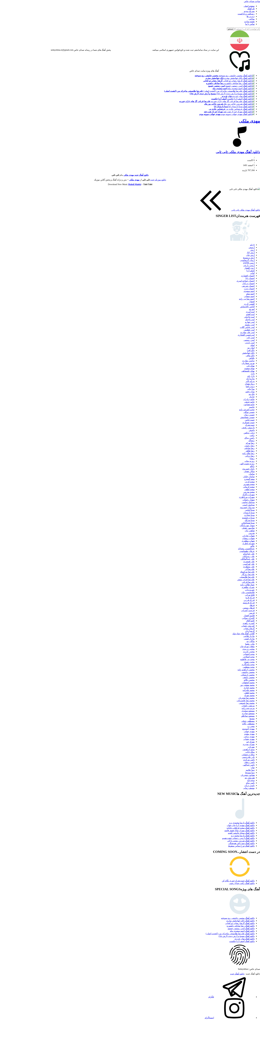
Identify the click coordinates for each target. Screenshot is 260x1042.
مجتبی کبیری (249, 651)
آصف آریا (250, 270)
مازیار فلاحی (249, 636)
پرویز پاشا (250, 386)
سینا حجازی (249, 515)
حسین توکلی (249, 412)
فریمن (252, 613)
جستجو (230, 29)
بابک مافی (250, 355)
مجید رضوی (249, 662)
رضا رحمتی (249, 445)
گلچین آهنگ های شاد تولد (244, 633)
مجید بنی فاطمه (247, 659)
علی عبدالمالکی (247, 559)
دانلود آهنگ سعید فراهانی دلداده (241, 828)
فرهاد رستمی (249, 608)
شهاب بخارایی (248, 536)
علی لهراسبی (249, 564)
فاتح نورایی (250, 595)
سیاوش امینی (248, 505)
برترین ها (251, 16)
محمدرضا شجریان (246, 698)
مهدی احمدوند (248, 729)
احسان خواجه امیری (245, 281)
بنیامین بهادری (248, 360)
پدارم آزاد (250, 379)
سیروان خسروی (247, 507)
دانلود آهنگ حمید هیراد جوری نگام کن (238, 881)
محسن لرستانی (248, 675)
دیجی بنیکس (249, 433)
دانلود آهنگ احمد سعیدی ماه (242, 931)
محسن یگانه (249, 680)
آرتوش (252, 247)
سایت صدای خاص (252, 1)
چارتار (252, 397)
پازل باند (251, 376)
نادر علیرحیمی (248, 757)
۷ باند (252, 245)
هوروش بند (250, 778)
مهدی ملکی (249, 120)
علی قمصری (249, 561)
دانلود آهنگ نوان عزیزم (245, 939)
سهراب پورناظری (247, 497)
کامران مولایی (248, 618)
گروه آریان (250, 631)
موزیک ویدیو (249, 11)
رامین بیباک (249, 438)
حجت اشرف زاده (247, 409)
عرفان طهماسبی (247, 551)
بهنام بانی (250, 366)
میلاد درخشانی (248, 754)
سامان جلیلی (249, 476)
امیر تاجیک (250, 319)
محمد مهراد (249, 695)
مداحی (252, 19)
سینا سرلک (250, 520)
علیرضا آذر (250, 569)
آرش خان (250, 255)
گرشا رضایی (249, 628)
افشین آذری (249, 304)
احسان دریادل (248, 283)
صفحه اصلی (249, 6)
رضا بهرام (250, 443)
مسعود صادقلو (248, 716)
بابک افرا (251, 350)
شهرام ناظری (248, 543)
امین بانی (250, 337)
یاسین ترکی (249, 785)
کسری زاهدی (249, 623)
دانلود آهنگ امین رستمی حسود (241, 928)
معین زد (251, 726)
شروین (251, 533)
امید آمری (250, 312)
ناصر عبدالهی (249, 765)
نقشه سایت (249, 21)
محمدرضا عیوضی (247, 703)
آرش (252, 250)
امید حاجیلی (249, 317)
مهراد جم (250, 742)
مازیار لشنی (249, 639)
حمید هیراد (250, 425)
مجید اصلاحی (249, 657)
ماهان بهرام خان (247, 646)
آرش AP (251, 252)
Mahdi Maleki (134, 184)
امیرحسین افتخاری (246, 335)
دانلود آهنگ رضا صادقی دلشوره (241, 926)
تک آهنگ (251, 8)
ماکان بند (250, 641)
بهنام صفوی (249, 368)
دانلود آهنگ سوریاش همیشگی (241, 843)
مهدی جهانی (249, 731)
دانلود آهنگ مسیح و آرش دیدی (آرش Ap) (237, 936)
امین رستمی (249, 340)
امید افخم (250, 314)
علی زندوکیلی (248, 556)
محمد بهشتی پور (247, 685)
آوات (252, 273)
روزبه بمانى (249, 461)
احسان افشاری (248, 276)
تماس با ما (250, 24)
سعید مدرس (249, 492)
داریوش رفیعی (248, 427)
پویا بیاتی (251, 389)
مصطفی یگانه (248, 723)
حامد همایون (249, 404)
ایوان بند (251, 348)
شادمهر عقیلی (248, 528)
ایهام (253, 345)
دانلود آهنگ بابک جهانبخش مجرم (240, 921)
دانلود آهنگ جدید (237, 974)
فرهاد (252, 605)
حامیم (252, 407)
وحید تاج (251, 780)
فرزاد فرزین (249, 600)
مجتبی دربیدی (248, 649)
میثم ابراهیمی (248, 749)
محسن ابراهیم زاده (246, 669)
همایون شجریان (248, 775)
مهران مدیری (249, 744)
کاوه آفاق (250, 621)
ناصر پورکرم (249, 760)
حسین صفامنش (247, 417)
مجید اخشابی (249, 654)
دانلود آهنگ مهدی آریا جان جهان (241, 825)
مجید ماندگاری (248, 664)
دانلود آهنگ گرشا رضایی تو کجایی (240, 923)
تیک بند (252, 394)
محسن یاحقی (249, 677)
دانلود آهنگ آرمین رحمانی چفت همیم (238, 838)
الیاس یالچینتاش (247, 306)
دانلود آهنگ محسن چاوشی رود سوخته (238, 918)
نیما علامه (250, 770)
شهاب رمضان (248, 538)
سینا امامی (250, 510)
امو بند (252, 309)
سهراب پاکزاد (249, 494)
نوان (253, 767)
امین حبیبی (250, 342)
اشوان (252, 301)
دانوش (252, 430)
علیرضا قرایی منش (246, 579)
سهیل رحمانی (248, 500)
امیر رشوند (250, 324)
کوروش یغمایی (248, 626)
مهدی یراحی (249, 736)
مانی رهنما (250, 644)
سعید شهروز (249, 484)
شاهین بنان (250, 530)
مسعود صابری (248, 713)
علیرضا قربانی (248, 582)
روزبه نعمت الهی (247, 463)
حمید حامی (250, 420)
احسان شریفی (248, 286)
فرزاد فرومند (249, 602)
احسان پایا (250, 278)
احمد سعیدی (249, 291)
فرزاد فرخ (250, 597)
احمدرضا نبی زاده (247, 299)
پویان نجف (250, 391)
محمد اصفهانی (248, 682)
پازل (253, 373)
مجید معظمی (249, 667)
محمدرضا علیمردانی (246, 700)
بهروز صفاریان (248, 363)
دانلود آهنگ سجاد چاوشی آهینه (241, 833)
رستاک (251, 440)
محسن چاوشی (248, 672)
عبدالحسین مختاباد (246, 548)
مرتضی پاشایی (248, 705)
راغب (252, 435)
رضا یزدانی (250, 456)
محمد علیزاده (249, 690)
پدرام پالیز (250, 381)
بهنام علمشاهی (248, 371)
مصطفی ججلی (248, 721)
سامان (252, 474)
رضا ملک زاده (248, 453)
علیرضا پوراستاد (247, 572)
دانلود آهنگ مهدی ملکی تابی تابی (238, 152)
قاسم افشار (249, 615)
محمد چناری (249, 687)
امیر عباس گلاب (247, 327)
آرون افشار (249, 268)
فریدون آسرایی (248, 610)
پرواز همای (250, 384)
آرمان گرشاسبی (247, 260)
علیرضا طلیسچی (247, 577)
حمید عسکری (248, 422)
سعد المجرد (249, 479)
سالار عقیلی (249, 471)
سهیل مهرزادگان (247, 525)
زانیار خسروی (248, 469)
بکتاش (252, 358)
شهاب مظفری (248, 541)
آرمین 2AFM (249, 263)
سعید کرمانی (249, 487)
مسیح (252, 718)
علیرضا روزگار (248, 574)
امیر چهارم (250, 322)
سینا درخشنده (248, 518)
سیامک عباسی (248, 502)
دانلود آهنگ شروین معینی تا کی (241, 841)
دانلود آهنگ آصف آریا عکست (242, 941)
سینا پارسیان (249, 512)
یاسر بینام (250, 783)
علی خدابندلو (249, 554)
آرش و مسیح (249, 258)
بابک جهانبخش (248, 353)
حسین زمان (249, 415)
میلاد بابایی (250, 752)
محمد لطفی (249, 693)
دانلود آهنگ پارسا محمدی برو (242, 823)
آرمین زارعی (249, 265)
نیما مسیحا (250, 772)
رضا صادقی (249, 448)
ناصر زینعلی (249, 762)
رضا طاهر (250, 451)
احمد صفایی (249, 296)
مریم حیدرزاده (248, 708)
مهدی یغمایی (249, 739)
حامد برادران (249, 399)
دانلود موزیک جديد (158, 180)
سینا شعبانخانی (248, 523)
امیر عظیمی (249, 330)
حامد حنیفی (249, 402)
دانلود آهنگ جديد (141, 175)
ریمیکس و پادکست (246, 14)
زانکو (252, 466)
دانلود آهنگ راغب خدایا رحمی (242, 883)
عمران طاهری (248, 587)
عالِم (252, 546)
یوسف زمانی (249, 788)
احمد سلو (250, 294)
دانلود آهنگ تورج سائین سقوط (241, 846)
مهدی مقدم (249, 734)
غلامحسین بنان (248, 592)
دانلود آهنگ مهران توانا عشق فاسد (239, 830)
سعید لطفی (249, 489)
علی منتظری (249, 566)
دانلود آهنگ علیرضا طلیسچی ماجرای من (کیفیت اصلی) (230, 933)
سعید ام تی (250, 481)
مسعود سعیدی (248, 711)
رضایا (252, 458)
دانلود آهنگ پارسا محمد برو (243, 835)
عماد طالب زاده (247, 584)
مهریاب (251, 747)
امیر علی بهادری (247, 332)
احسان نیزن (249, 288)
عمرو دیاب (250, 590)
